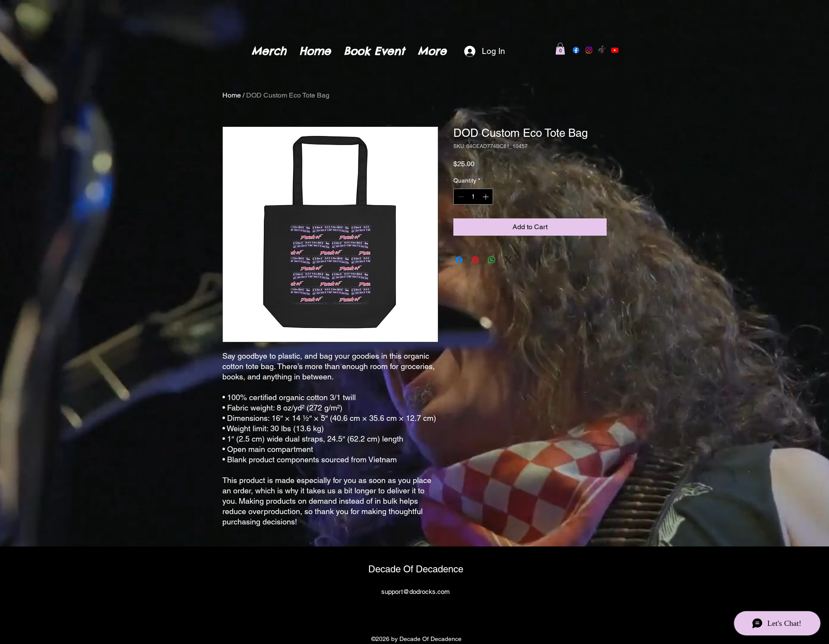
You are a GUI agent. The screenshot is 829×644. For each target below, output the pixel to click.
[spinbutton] (473, 196)
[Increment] (486, 196)
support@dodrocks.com (415, 591)
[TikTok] (602, 50)
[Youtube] (615, 50)
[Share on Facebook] (459, 260)
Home (231, 95)
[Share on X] (508, 260)
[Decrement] (460, 196)
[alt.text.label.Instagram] (421, 610)
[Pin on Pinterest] (475, 260)
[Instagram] (589, 50)
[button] (560, 48)
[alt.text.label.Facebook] (408, 610)
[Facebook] (576, 50)
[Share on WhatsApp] (492, 260)
